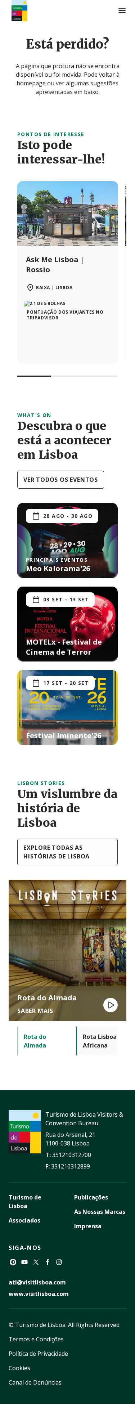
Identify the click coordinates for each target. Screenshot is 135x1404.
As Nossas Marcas (99, 1212)
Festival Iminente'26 (63, 735)
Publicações (91, 1197)
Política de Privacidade (38, 1354)
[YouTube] (24, 1262)
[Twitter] (36, 1262)
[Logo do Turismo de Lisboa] (19, 10)
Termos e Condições (36, 1339)
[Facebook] (47, 1262)
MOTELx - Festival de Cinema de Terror (64, 647)
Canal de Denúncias (35, 1382)
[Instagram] (59, 1262)
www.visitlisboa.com (39, 1294)
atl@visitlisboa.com (37, 1282)
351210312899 (70, 1166)
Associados (24, 1220)
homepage (31, 83)
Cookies (19, 1368)
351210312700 (71, 1155)
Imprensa (88, 1226)
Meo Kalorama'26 (58, 568)
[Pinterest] (13, 1262)
